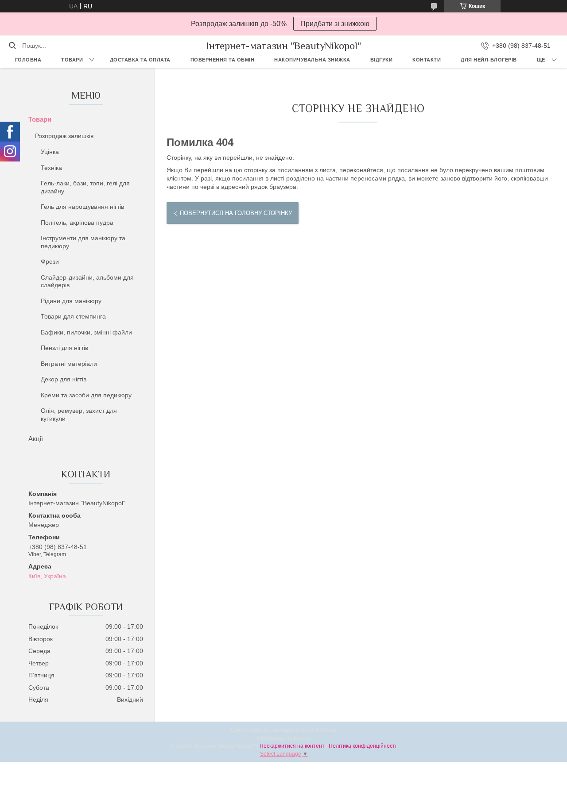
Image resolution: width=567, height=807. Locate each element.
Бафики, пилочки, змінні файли (86, 332)
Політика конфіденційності (362, 746)
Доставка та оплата (140, 59)
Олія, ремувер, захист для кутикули (79, 414)
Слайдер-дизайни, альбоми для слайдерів (87, 281)
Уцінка (50, 151)
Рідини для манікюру (71, 300)
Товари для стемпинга (73, 316)
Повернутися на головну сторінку (236, 213)
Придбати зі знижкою (334, 23)
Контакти (426, 59)
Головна (28, 59)
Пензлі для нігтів (64, 347)
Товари (72, 59)
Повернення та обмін (222, 59)
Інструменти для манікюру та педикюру (83, 242)
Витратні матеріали (69, 363)
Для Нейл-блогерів (489, 59)
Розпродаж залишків (64, 135)
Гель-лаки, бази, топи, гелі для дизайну (85, 187)
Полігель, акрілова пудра (77, 222)
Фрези (50, 261)
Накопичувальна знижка (312, 59)
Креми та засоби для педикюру (86, 395)
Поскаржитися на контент (292, 746)
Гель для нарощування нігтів (82, 206)
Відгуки (381, 59)
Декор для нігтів (63, 379)
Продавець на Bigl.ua (284, 738)
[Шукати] (12, 45)
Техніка (51, 167)
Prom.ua (326, 730)
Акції (35, 438)
